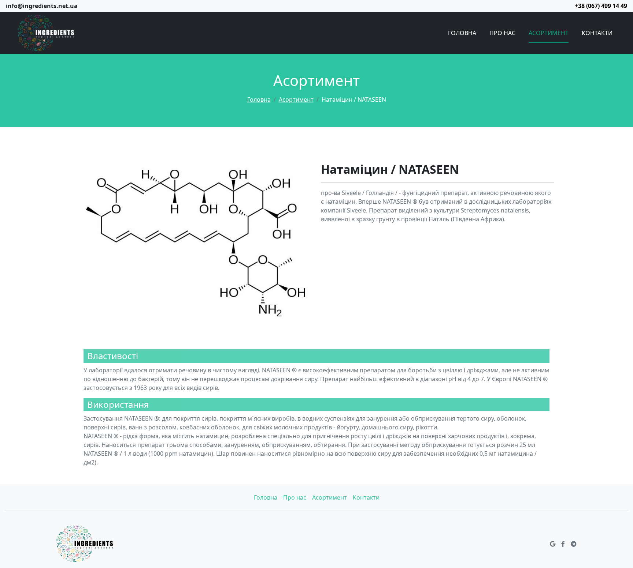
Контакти (597, 33)
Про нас (502, 33)
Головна (462, 33)
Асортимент (549, 33)
